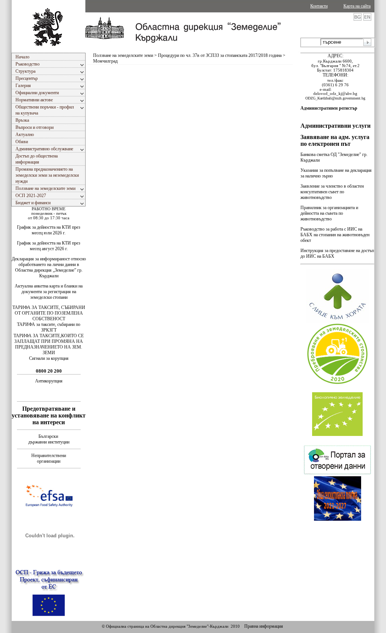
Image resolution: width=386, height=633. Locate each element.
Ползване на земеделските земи (123, 55)
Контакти (319, 6)
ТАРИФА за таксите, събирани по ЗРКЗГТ (48, 327)
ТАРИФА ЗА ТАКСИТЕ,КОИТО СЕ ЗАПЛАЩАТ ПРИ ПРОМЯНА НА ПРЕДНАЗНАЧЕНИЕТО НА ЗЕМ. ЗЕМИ (49, 344)
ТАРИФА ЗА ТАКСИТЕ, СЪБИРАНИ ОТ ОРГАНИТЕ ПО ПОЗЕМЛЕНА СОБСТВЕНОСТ (48, 313)
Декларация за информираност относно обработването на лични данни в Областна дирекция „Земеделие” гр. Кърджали (49, 267)
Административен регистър (328, 108)
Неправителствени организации (48, 458)
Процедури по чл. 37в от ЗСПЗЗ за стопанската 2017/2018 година (220, 55)
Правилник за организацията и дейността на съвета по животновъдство (329, 213)
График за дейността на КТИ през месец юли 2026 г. (48, 230)
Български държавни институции (48, 439)
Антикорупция (49, 381)
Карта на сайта (357, 6)
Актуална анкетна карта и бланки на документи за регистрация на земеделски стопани (49, 291)
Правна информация (263, 626)
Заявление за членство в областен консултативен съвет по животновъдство (332, 191)
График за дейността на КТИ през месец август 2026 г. (48, 245)
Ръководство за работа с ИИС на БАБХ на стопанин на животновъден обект (334, 234)
